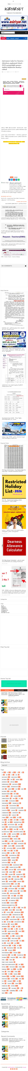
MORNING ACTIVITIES (6, 883)
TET (19, 964)
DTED (15, 829)
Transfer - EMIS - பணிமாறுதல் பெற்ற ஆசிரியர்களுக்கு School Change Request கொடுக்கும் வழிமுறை (13, 244)
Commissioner (5, 812)
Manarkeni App (19, 874)
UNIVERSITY (10, 981)
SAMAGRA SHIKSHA (11, 931)
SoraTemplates (10, 1067)
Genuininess (4, 610)
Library (10, 872)
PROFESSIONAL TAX (16, 914)
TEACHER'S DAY (20, 955)
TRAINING (15, 974)
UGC (3, 981)
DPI (2, 829)
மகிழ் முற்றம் (4, 990)
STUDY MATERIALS (5, 952)
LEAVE (3, 869)
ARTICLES (12, 781)
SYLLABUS (15, 952)
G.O (2, 845)
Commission (21, 810)
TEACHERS (4, 957)
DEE (8, 822)
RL (11, 926)
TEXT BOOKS (12, 966)
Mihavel (3, 881)
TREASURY (18, 976)
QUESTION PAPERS (13, 919)
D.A (20, 819)
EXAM (3, 841)
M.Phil (3, 874)
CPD (18, 817)
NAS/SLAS (15, 886)
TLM (18, 969)
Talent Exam (4, 955)
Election (14, 834)
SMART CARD (4, 940)
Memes (3, 879)
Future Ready (21, 843)
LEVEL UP (4, 872)
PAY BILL (3, 900)
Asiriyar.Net (14, 9)
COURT (11, 817)
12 (12, 772)
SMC (20, 940)
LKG (17, 872)
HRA (11, 853)
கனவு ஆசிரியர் (14, 988)
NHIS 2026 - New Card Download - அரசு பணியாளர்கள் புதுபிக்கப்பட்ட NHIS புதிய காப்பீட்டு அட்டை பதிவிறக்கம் (13, 350)
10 (2, 772)
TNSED (16, 971)
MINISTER (11, 881)
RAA (2, 921)
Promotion (4, 917)
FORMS (3, 608)
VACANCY (9, 983)
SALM (3, 931)
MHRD (9, 879)
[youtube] (16, 1069)
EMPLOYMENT (4, 836)
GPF (2, 850)
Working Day (4, 985)
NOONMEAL (4, 893)
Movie (16, 883)
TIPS (12, 969)
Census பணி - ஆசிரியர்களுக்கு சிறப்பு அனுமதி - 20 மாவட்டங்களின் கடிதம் (13, 328)
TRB (11, 976)
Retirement (4, 926)
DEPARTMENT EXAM (17, 822)
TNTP (3, 974)
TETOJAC (4, 966)
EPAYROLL (16, 838)
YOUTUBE (13, 985)
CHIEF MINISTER (5, 803)
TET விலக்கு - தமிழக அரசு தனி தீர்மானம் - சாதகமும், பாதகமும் (15, 701)
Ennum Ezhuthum (5, 838)
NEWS (19, 888)
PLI (2, 912)
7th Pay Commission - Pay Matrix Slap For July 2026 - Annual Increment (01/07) (14, 470)
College (13, 810)
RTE (17, 926)
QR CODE (3, 919)
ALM (11, 779)
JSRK (12, 862)
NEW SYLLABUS (11, 888)
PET (12, 907)
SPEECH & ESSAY (5, 945)
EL (2, 605)
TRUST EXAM (4, 978)
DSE (8, 829)
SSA (17, 945)
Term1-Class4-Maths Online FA (8, 964)
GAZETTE (4, 609)
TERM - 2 (21, 957)
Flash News (4, 843)
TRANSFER (4, 976)
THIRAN (20, 966)
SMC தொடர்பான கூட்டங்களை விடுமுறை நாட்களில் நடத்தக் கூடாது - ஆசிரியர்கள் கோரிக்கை (16, 694)
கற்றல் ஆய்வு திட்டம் (5, 988)
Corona (3, 817)
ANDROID (17, 779)
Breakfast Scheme (6, 793)
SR (12, 945)
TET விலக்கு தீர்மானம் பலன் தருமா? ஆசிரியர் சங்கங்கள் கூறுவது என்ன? (16, 708)
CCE (19, 798)
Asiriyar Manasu (5, 784)
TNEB (3, 971)
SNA (2, 943)
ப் (20, 988)
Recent (7, 690)
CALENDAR (16, 796)
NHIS (3, 891)
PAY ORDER (4, 902)
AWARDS (9, 789)
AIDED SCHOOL (14, 777)
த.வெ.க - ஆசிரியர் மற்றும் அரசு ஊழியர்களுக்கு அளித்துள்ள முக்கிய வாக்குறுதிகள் (13, 531)
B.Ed (16, 789)
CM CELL (3, 808)
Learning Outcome (14, 867)
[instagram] (14, 1069)
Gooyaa (24, 1067)
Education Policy (6, 831)
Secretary (18, 936)
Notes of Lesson (13, 893)
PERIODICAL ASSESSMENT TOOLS (8, 905)
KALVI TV (4, 867)
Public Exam (18, 917)
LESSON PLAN (19, 869)
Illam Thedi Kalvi (13, 855)
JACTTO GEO (4, 862)
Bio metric (4, 791)
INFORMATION (4, 860)
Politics (8, 912)
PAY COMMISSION (12, 900)
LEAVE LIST (11, 869)
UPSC (3, 983)
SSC (2, 947)
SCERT (20, 931)
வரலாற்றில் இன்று (12, 990)
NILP (9, 891)
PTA (11, 917)
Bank (22, 789)
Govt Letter (9, 848)
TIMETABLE (4, 969)
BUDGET (3, 796)
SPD (15, 943)
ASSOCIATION (15, 784)
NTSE (12, 895)
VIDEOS (16, 983)
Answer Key (4, 781)
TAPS (12, 955)
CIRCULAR (4, 805)
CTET (15, 819)
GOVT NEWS (19, 848)
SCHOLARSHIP (4, 933)
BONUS (12, 791)
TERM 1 (11, 959)
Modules (19, 881)
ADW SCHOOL (4, 777)
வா (19, 990)
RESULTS (12, 924)
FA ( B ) (10, 841)
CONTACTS (14, 815)
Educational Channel (18, 831)
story (3, 950)
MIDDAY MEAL (17, 879)
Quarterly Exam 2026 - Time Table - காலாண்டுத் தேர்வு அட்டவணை (12, 418)
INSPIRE (13, 860)
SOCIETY (8, 943)
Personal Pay (4, 907)
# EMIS (15, 177)
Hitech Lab (4, 853)
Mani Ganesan (5, 876)
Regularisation (18, 921)
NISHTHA (15, 891)
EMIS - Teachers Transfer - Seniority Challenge (10, 256)
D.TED (3, 822)
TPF (9, 974)
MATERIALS (14, 876)
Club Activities (12, 805)
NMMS (22, 891)
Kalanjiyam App (16, 864)
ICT (16, 853)
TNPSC (9, 971)
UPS (17, 981)
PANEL (18, 895)
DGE (3, 824)
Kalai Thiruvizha (5, 864)
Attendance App (14, 786)
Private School (5, 914)
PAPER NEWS (4, 898)
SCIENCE (3, 936)
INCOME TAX (5, 612)
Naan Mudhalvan (5, 886)
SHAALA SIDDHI (14, 938)
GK (2, 848)
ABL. (16, 774)
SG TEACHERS (4, 938)
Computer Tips (5, 815)
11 (7, 772)
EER (2, 834)
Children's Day (16, 803)
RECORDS (9, 921)
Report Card (4, 924)
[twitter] (11, 1069)
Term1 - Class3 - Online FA (7, 962)
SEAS (11, 936)
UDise (20, 978)
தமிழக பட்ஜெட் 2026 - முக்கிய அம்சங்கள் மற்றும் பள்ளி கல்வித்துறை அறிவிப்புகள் (13, 437)
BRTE (15, 793)
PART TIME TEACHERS (15, 898)
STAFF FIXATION (10, 947)
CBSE (14, 798)
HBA (14, 850)
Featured (21, 690)
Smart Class (13, 940)
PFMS (22, 907)
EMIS (18, 71)
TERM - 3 (3, 959)
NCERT (22, 886)
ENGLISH (13, 836)
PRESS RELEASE (17, 912)
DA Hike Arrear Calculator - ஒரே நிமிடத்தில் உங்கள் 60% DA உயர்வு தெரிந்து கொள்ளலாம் (13, 561)
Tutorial (13, 978)
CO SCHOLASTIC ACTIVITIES (15, 808)
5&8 (6, 774)
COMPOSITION (15, 812)
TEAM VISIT (13, 957)
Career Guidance (5, 798)
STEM (18, 947)
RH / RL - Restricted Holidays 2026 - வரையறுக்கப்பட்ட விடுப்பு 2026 (12, 500)
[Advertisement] (14, 50)
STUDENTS (10, 950)
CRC (9, 819)
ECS (20, 829)
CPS (2, 819)
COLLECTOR (4, 810)
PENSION (12, 902)
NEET (3, 888)
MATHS (21, 876)
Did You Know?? (11, 824)
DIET (19, 824)
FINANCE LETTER (18, 841)
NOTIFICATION (5, 895)
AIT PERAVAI (4, 779)
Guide (8, 850)
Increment (13, 857)
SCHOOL (13, 933)
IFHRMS (4, 611)
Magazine (11, 874)
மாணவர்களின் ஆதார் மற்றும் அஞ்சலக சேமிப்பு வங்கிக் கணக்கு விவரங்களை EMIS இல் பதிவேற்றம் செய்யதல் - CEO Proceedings (13, 218)
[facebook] (13, 1)
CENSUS (3, 800)
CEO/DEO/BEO (12, 800)
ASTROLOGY (4, 786)
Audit (3, 789)
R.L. (21, 919)
